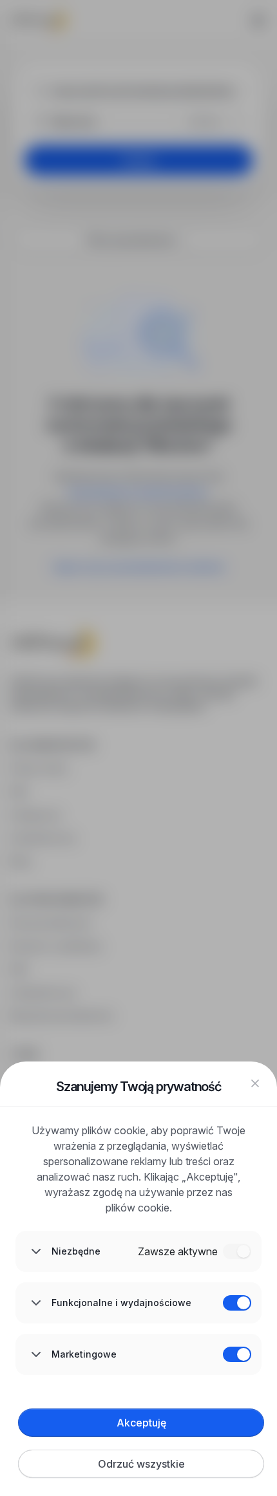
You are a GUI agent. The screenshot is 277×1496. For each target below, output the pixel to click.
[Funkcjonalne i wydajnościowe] (237, 1303)
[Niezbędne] (237, 1251)
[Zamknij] (255, 1083)
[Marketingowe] (237, 1354)
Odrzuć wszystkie (141, 1463)
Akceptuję (141, 1422)
